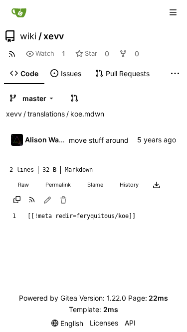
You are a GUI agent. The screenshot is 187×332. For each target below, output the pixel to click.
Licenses (104, 323)
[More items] (175, 73)
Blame (95, 184)
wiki (28, 36)
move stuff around (99, 140)
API (130, 323)
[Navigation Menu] (173, 12)
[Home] (19, 12)
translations (46, 114)
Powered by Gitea (48, 298)
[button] (74, 98)
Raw (23, 184)
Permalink (58, 184)
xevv (53, 36)
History (129, 184)
